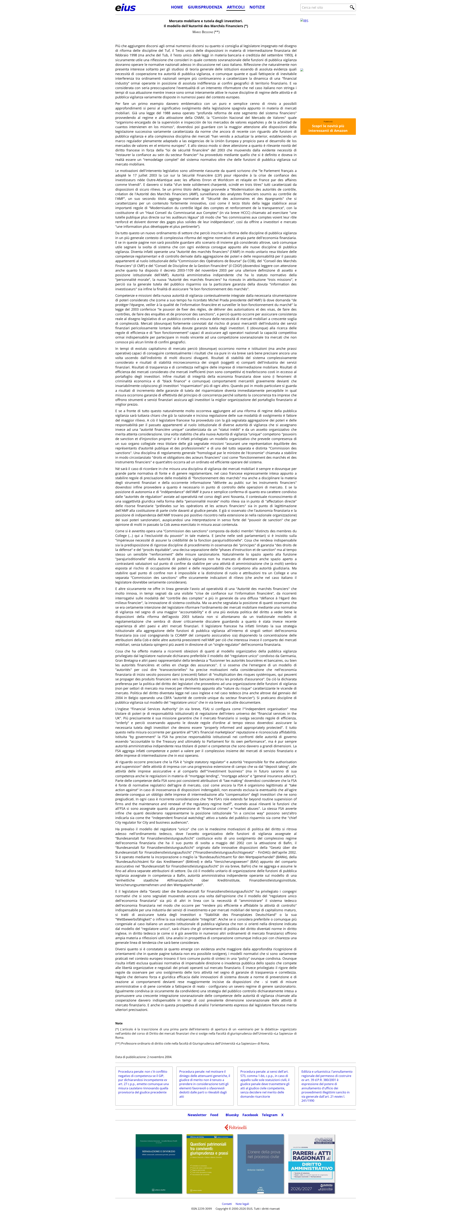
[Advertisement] (328, 193)
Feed (214, 1115)
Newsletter (197, 1115)
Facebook (250, 1115)
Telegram (270, 1115)
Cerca (352, 7)
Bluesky (232, 1115)
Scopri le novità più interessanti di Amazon (328, 128)
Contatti (227, 1204)
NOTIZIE (257, 7)
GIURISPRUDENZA (205, 7)
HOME (177, 7)
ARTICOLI (236, 7)
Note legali (242, 1204)
